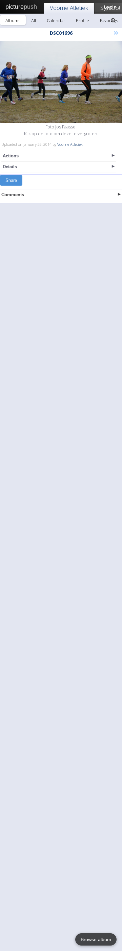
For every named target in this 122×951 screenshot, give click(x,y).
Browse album (96, 939)
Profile (82, 20)
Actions (11, 155)
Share (11, 180)
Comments (12, 194)
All (33, 20)
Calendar (56, 20)
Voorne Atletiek (69, 8)
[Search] (113, 20)
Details (10, 166)
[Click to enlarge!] (61, 82)
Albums (12, 20)
